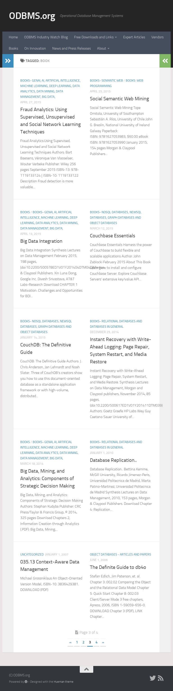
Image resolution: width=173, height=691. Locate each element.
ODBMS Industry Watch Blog (46, 37)
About (101, 48)
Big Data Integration (41, 241)
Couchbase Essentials (112, 236)
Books (13, 48)
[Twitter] (153, 678)
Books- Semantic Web (106, 80)
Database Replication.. (113, 460)
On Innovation (35, 48)
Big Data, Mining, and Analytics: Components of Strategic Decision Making (47, 478)
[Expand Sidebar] (8, 61)
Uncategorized (32, 554)
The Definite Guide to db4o (118, 567)
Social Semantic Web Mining (119, 99)
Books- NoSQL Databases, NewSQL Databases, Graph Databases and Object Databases (115, 217)
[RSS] (161, 678)
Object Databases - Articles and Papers (120, 554)
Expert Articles (134, 37)
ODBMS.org (32, 15)
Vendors (157, 37)
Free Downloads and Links (94, 37)
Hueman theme (63, 681)
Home (13, 37)
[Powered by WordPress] (26, 681)
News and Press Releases (71, 48)
